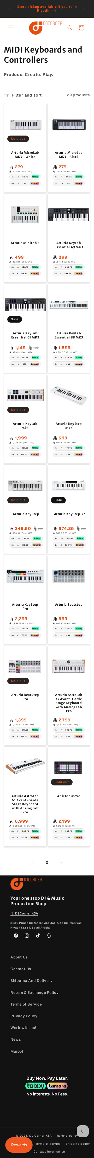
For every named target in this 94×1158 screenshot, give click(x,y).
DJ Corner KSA (40, 1135)
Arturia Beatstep (69, 604)
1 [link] (33, 862)
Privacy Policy (23, 1016)
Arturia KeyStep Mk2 (69, 426)
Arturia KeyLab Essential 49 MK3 (69, 245)
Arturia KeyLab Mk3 (25, 426)
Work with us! (23, 1027)
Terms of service (48, 1144)
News (15, 1039)
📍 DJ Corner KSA (24, 913)
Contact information (49, 1151)
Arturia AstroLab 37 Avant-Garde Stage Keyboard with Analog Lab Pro (69, 703)
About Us (19, 957)
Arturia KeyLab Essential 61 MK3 (25, 335)
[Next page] (61, 862)
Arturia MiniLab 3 (25, 243)
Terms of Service (26, 1004)
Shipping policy (78, 1144)
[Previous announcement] (9, 8)
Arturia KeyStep (26, 514)
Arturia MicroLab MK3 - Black (69, 155)
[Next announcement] (84, 8)
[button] (10, 28)
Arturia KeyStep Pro (25, 607)
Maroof (17, 1051)
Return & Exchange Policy (34, 992)
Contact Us (20, 969)
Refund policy (67, 1135)
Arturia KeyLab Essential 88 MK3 (69, 335)
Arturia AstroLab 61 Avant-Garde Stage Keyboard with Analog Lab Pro (25, 804)
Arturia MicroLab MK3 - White (25, 155)
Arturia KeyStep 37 (69, 514)
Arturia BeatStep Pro (25, 697)
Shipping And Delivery (31, 980)
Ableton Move (68, 796)
